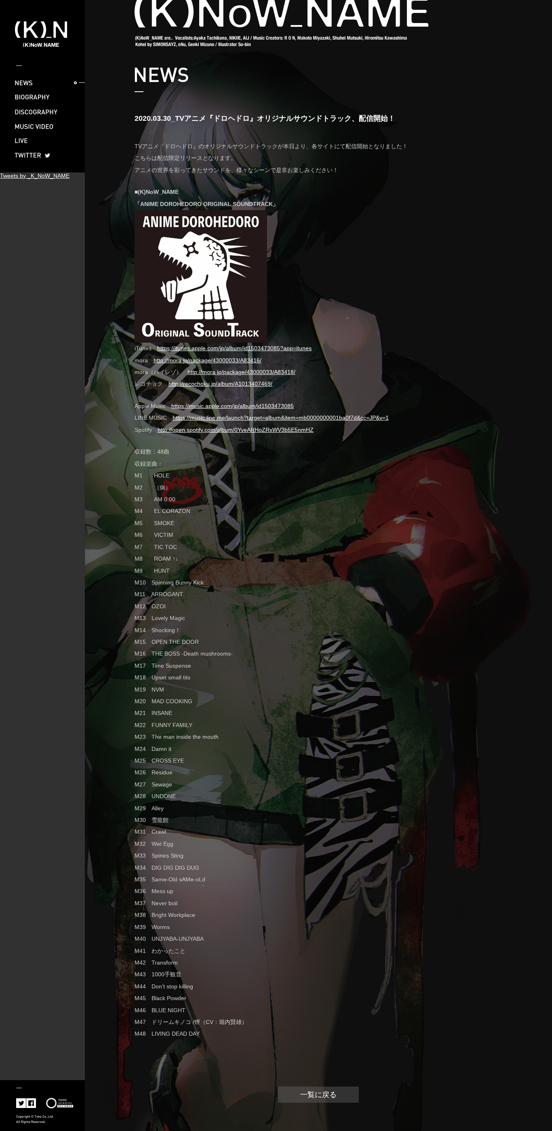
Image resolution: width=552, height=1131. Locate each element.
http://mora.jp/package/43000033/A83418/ (241, 372)
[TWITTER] (42, 155)
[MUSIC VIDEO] (42, 126)
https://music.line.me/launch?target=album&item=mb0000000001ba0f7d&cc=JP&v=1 (281, 417)
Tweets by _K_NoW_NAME (35, 175)
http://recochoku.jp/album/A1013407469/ (220, 384)
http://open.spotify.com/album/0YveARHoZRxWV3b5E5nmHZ (236, 430)
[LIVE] (42, 141)
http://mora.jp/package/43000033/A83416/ (207, 360)
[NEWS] (42, 83)
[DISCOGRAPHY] (42, 112)
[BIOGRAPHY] (42, 97)
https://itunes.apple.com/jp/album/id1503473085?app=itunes (234, 348)
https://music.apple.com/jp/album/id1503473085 (232, 406)
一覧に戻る (318, 1095)
